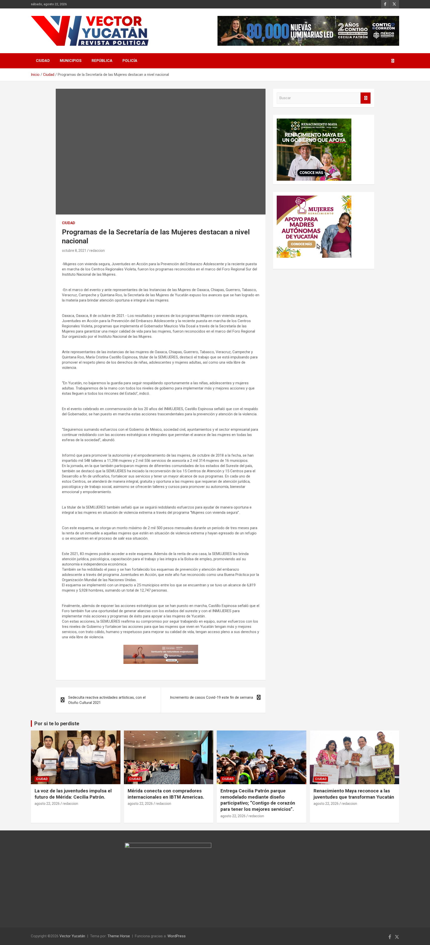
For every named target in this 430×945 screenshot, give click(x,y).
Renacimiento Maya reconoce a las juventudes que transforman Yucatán (354, 794)
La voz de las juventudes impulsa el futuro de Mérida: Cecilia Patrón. (73, 794)
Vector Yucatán (72, 936)
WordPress (176, 936)
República (102, 60)
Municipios (71, 60)
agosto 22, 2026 (47, 804)
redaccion (97, 251)
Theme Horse (119, 936)
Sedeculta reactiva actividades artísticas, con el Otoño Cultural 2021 (107, 700)
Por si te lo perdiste (56, 724)
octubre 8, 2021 (74, 251)
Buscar (366, 98)
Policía (129, 60)
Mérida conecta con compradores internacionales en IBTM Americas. (166, 794)
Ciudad (43, 60)
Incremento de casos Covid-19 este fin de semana (211, 697)
